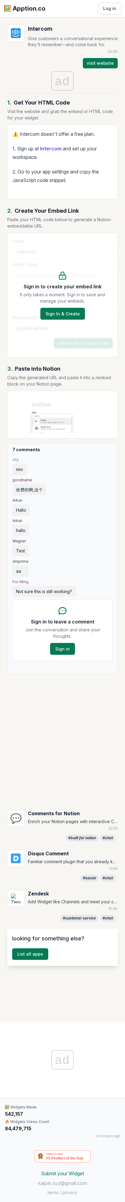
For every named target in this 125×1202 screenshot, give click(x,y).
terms (53, 1192)
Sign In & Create (63, 313)
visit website (100, 63)
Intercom (51, 149)
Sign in (62, 648)
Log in (109, 8)
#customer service (79, 918)
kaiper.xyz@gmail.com (62, 1183)
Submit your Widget (62, 1173)
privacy (69, 1192)
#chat (108, 838)
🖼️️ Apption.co (25, 8)
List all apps (30, 953)
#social (89, 878)
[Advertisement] (62, 741)
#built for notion (82, 838)
